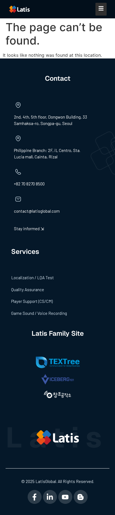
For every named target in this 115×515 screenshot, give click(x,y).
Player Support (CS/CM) (32, 301)
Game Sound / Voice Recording (39, 313)
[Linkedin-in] (50, 497)
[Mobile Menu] (101, 9)
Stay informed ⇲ (29, 228)
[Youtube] (65, 497)
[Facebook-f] (35, 497)
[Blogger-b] (81, 497)
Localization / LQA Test (32, 277)
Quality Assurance (27, 289)
